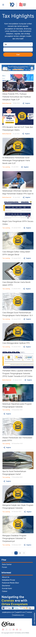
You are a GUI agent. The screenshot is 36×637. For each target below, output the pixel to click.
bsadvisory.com (18, 615)
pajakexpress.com (8, 612)
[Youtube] (13, 629)
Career (4, 591)
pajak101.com (20, 612)
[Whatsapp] (17, 629)
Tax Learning (6, 167)
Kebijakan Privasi (8, 580)
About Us (5, 577)
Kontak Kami (7, 588)
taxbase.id (30, 612)
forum (4, 567)
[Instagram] (3, 629)
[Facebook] (6, 629)
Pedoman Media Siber (10, 583)
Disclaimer (6, 586)
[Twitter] (10, 629)
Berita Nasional (6, 103)
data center (7, 564)
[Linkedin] (20, 629)
